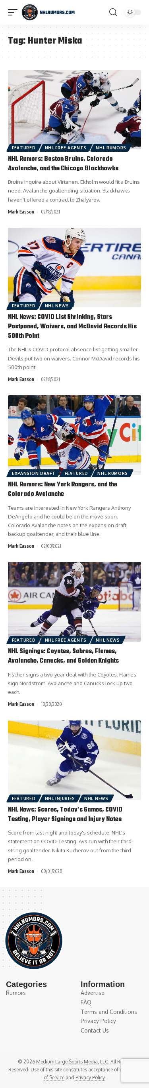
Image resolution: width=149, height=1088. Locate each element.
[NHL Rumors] (48, 12)
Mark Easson (21, 212)
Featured (24, 147)
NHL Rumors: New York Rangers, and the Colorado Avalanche (62, 489)
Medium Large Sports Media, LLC (72, 1062)
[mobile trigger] (14, 12)
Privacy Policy (89, 1077)
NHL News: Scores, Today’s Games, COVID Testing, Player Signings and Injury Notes (65, 814)
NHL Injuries (60, 798)
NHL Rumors (111, 147)
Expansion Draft (34, 473)
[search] (113, 12)
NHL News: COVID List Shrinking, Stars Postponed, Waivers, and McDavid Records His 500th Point (72, 326)
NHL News (57, 305)
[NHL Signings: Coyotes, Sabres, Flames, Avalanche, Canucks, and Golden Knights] (74, 602)
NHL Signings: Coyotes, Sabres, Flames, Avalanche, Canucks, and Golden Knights (63, 656)
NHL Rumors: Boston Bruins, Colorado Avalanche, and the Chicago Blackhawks (63, 163)
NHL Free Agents (66, 147)
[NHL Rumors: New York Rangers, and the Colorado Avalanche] (74, 435)
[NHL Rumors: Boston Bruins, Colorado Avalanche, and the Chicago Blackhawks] (74, 109)
